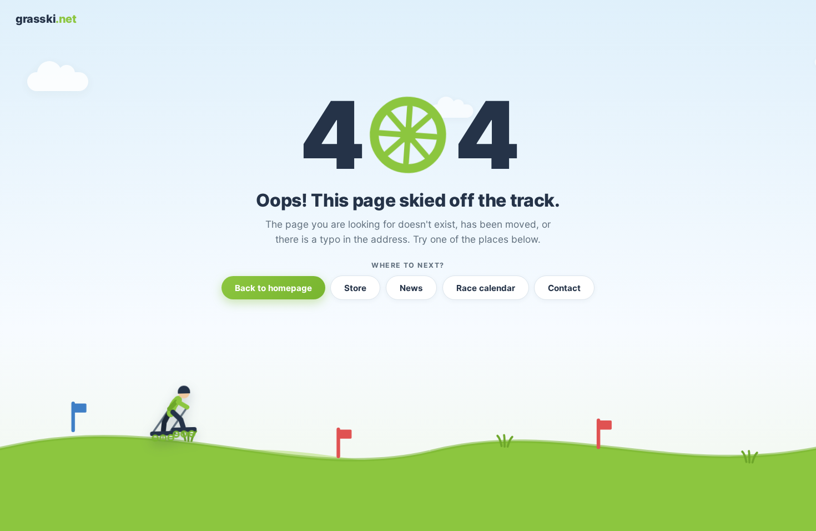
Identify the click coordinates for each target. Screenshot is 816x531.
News (411, 288)
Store (355, 288)
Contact (564, 288)
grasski (46, 19)
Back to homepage (273, 288)
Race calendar (485, 288)
